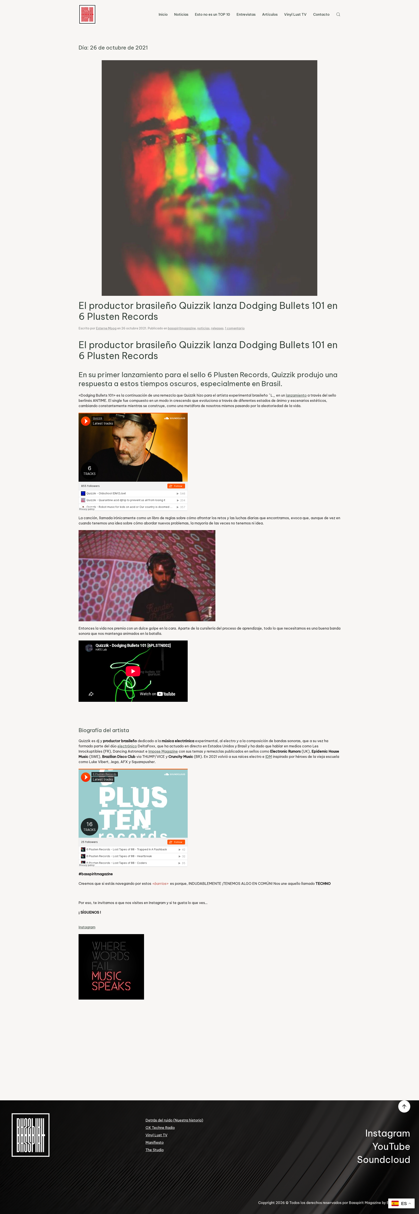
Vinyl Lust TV (295, 14)
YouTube (391, 1146)
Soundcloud (383, 1159)
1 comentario (235, 328)
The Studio (155, 1150)
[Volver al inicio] (87, 14)
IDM (268, 756)
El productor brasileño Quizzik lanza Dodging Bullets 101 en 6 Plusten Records (208, 311)
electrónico (127, 746)
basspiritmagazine (182, 328)
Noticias (181, 14)
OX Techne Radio (160, 1127)
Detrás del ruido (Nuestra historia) (174, 1120)
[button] (338, 14)
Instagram (87, 927)
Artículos (270, 14)
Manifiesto (155, 1142)
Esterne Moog (106, 328)
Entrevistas (246, 14)
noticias (203, 328)
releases (217, 328)
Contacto (321, 14)
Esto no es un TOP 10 (212, 14)
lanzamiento (296, 395)
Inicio (163, 14)
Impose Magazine (163, 751)
